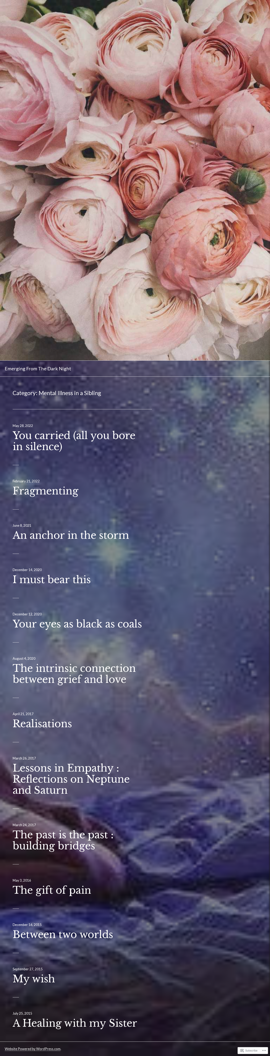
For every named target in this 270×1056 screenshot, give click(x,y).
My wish (34, 979)
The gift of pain (52, 890)
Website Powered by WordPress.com (32, 1049)
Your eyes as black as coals (77, 624)
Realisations (42, 724)
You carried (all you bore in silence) (74, 441)
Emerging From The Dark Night (38, 368)
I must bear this (52, 579)
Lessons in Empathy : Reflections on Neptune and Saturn (71, 779)
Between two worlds (63, 934)
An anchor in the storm (71, 535)
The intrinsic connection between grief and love (74, 674)
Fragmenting (45, 491)
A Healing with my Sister (75, 1023)
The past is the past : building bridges (63, 840)
